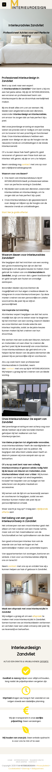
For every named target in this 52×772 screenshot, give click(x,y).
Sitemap (26, 768)
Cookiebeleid (14, 768)
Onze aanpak (21, 762)
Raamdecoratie (37, 760)
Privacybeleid (43, 765)
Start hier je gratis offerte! (15, 212)
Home (10, 760)
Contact (33, 762)
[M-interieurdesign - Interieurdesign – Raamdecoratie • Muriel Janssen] (28, 4)
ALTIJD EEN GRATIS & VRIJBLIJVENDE (26, 661)
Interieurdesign (21, 760)
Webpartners (38, 768)
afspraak (37, 616)
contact (26, 164)
